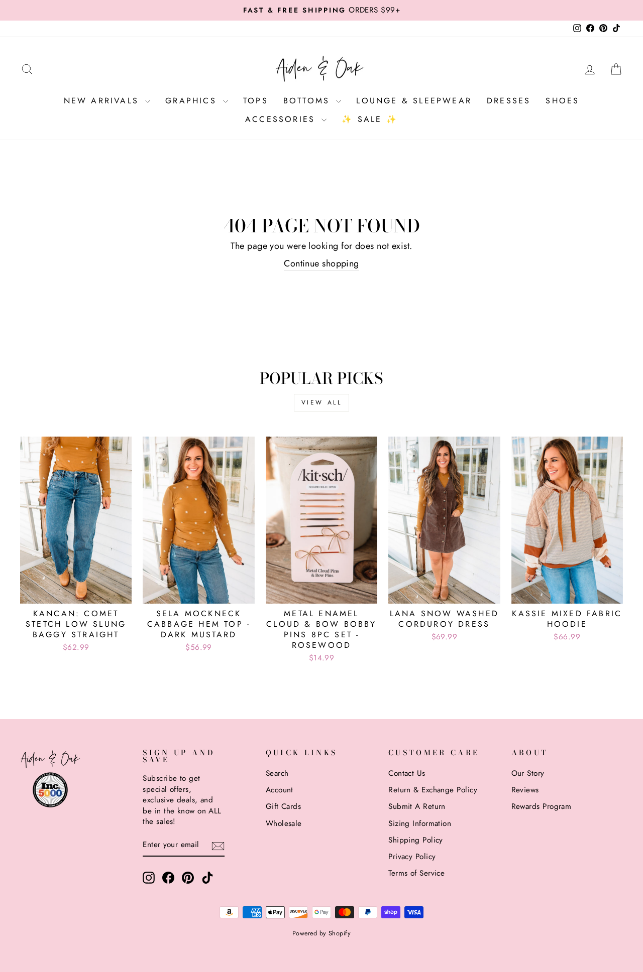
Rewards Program (541, 806)
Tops (255, 100)
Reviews (525, 789)
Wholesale (284, 823)
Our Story (528, 773)
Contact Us (406, 773)
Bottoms (308, 100)
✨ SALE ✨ (370, 119)
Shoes (562, 100)
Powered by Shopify (321, 933)
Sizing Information (419, 823)
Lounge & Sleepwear (414, 100)
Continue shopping (321, 263)
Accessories (282, 119)
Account (279, 789)
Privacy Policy (412, 856)
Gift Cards (283, 806)
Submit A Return (417, 806)
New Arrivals (103, 100)
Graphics (193, 100)
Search (277, 773)
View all (321, 402)
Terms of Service (416, 873)
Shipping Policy (415, 840)
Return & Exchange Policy (432, 789)
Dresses (508, 100)
